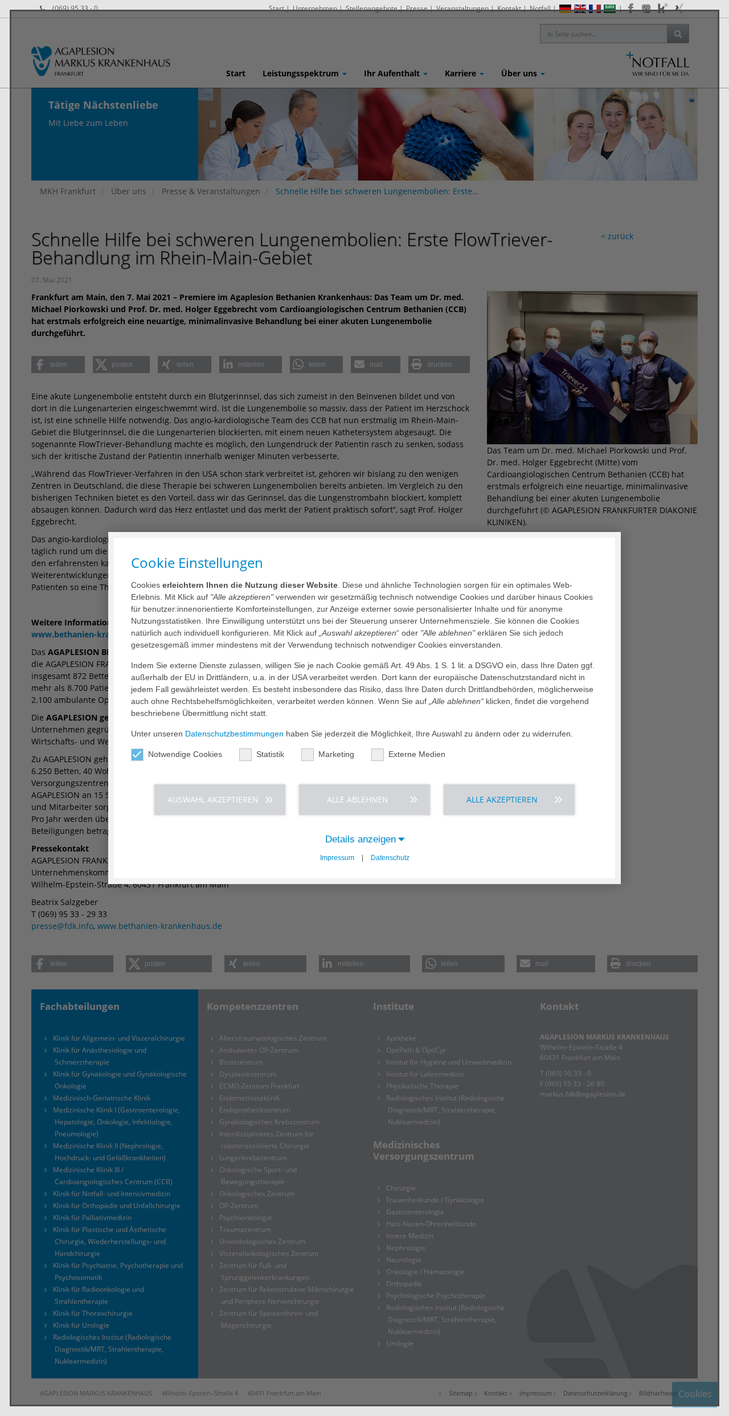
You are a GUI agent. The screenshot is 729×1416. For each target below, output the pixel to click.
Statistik (270, 754)
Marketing (336, 754)
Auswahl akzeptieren (213, 799)
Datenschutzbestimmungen (234, 733)
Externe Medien (416, 754)
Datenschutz (390, 858)
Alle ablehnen (357, 799)
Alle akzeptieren (502, 799)
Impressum (337, 858)
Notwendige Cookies (185, 754)
